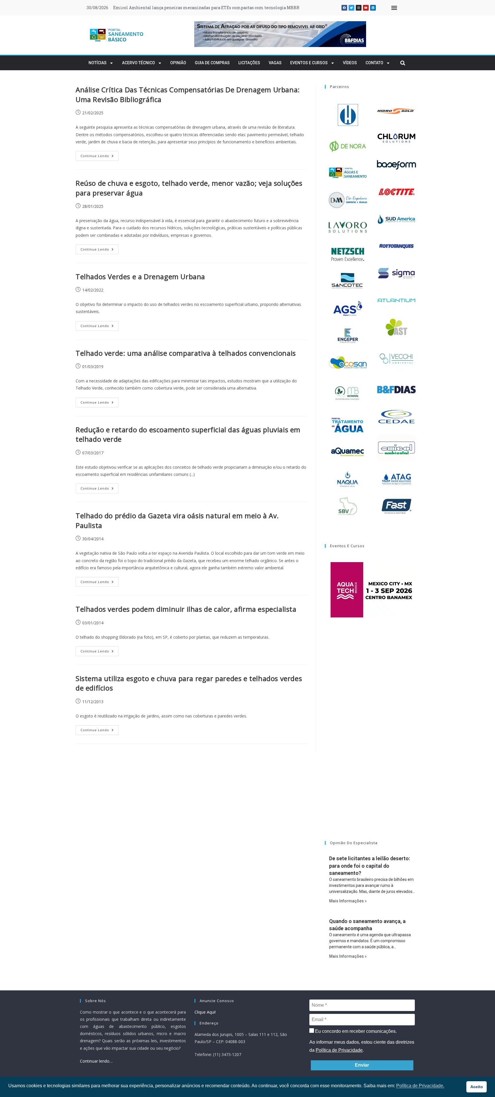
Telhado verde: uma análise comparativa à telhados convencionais (186, 353)
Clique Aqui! (205, 1012)
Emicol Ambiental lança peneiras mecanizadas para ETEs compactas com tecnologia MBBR (206, 7)
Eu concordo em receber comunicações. (355, 1031)
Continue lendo (99, 154)
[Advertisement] (372, 736)
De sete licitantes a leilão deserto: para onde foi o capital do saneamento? (369, 865)
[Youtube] (366, 8)
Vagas (275, 62)
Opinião (178, 62)
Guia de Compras (212, 62)
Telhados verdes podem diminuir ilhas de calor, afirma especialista (186, 609)
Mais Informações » (348, 901)
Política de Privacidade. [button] (420, 1085)
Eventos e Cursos (309, 62)
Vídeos (350, 62)
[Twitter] (351, 8)
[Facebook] (344, 8)
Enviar (362, 1065)
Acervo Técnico (138, 62)
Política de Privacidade (339, 1050)
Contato (374, 62)
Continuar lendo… (96, 1061)
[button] (394, 8)
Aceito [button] (476, 1086)
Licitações (249, 62)
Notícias (98, 62)
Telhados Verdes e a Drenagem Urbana (140, 276)
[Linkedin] (373, 8)
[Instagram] (359, 8)
